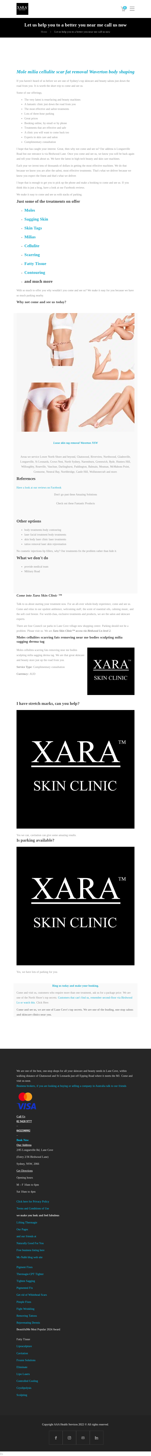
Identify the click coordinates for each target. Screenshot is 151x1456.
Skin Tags (33, 228)
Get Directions (25, 1170)
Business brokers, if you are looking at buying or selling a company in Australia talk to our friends (71, 1085)
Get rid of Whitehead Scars (32, 1294)
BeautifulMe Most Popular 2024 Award (38, 1329)
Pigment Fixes (24, 1267)
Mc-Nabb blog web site (29, 1257)
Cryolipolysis (24, 1387)
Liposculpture (24, 1346)
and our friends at (26, 1236)
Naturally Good (26, 1243)
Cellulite (31, 245)
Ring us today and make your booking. (75, 985)
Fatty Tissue (35, 263)
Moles (29, 210)
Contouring (34, 272)
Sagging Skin (36, 219)
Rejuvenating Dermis (28, 1322)
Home (44, 31)
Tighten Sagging (26, 1281)
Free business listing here (30, 1250)
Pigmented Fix (25, 1287)
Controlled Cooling (27, 1381)
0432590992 (23, 1130)
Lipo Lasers (23, 1374)
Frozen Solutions (26, 1360)
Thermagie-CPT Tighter (30, 1274)
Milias (30, 237)
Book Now (23, 1140)
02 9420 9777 (24, 1121)
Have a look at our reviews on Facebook (39, 487)
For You (39, 1243)
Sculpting (22, 1395)
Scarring (32, 254)
